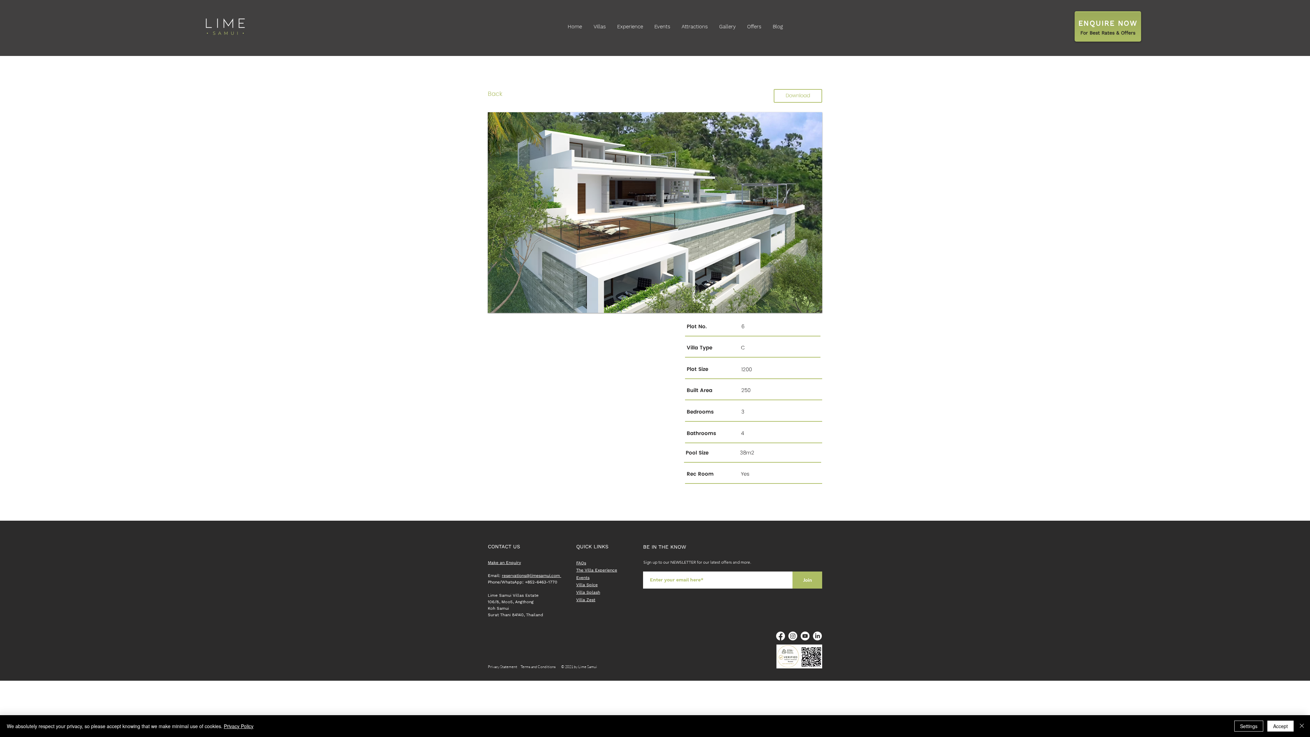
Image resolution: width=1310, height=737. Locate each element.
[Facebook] (780, 636)
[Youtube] (805, 636)
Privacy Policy (238, 726)
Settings (1248, 726)
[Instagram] (792, 636)
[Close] (1302, 726)
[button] (655, 212)
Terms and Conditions (538, 666)
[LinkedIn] (817, 636)
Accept (1280, 726)
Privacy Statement (504, 666)
